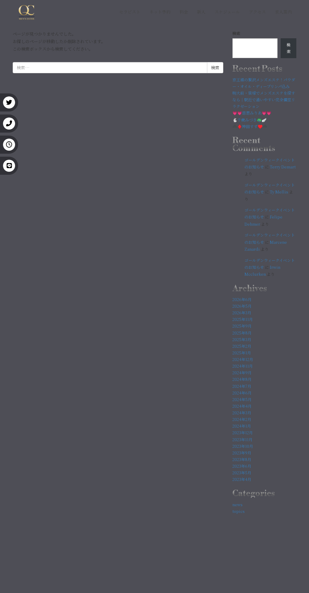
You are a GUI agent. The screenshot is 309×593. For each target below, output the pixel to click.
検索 (236, 33)
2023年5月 (241, 472)
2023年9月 (241, 453)
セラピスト (129, 12)
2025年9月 (242, 326)
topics (238, 511)
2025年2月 (241, 346)
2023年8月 (241, 459)
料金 (184, 12)
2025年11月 (242, 319)
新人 (201, 12)
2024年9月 (242, 372)
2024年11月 (242, 366)
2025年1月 (241, 353)
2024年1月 (241, 426)
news (237, 504)
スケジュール (227, 12)
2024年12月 (242, 359)
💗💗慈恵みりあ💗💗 (251, 113)
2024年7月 (241, 386)
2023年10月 (242, 446)
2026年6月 (242, 299)
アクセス (257, 12)
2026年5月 (242, 306)
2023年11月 (242, 439)
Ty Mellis (279, 192)
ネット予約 (159, 12)
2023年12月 (242, 432)
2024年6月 (242, 393)
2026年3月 (241, 312)
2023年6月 (241, 466)
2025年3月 (241, 339)
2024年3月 (241, 413)
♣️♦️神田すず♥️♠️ (249, 126)
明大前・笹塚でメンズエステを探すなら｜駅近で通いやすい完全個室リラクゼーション (263, 99)
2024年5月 (242, 399)
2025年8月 (242, 333)
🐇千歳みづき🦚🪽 (249, 120)
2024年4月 (242, 406)
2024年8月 (242, 379)
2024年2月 (241, 419)
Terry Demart (283, 167)
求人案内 (283, 12)
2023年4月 (241, 479)
